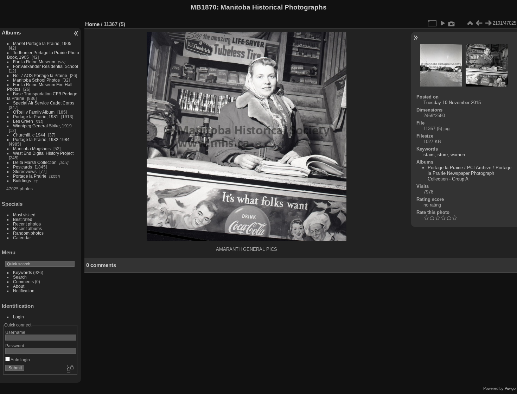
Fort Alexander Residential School (45, 66)
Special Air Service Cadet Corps (43, 103)
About (18, 286)
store (443, 154)
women (458, 154)
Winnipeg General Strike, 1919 (42, 125)
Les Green (23, 121)
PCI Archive (479, 167)
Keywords (22, 272)
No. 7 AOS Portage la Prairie (40, 75)
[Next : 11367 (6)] (488, 23)
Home (92, 24)
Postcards (22, 167)
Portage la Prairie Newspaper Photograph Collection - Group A (469, 173)
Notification (23, 290)
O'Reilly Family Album (34, 112)
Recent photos (27, 224)
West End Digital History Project (43, 153)
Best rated (22, 219)
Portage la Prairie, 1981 (35, 116)
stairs (429, 154)
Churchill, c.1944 (29, 135)
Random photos (28, 233)
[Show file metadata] (451, 23)
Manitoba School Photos (36, 80)
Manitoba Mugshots (32, 148)
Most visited (24, 214)
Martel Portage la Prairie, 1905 (42, 43)
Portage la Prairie (29, 176)
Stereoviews (25, 171)
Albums (11, 33)
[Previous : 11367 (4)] (479, 23)
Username (15, 332)
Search (20, 277)
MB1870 (204, 7)
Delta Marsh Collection (35, 162)
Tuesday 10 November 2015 (452, 102)
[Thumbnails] (469, 23)
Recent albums (27, 228)
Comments (23, 281)
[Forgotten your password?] (69, 369)
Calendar (22, 237)
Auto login (20, 359)
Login (18, 316)
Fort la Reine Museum (34, 61)
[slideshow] (442, 23)
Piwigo (510, 388)
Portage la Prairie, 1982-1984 (41, 139)
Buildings (22, 180)
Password (14, 345)
